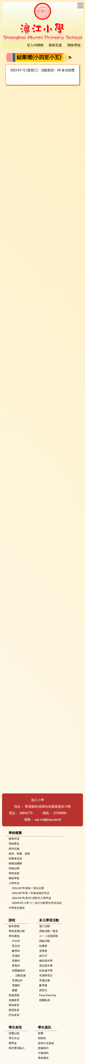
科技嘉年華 (46, 970)
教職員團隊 (15, 863)
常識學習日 (46, 975)
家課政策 (14, 1010)
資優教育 (14, 1000)
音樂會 (43, 950)
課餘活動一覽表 (48, 931)
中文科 (16, 940)
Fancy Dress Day (47, 995)
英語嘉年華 (46, 965)
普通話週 (44, 980)
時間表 (42, 1038)
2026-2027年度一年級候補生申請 (30, 893)
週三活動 (44, 926)
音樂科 (16, 960)
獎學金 (13, 1043)
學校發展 (14, 873)
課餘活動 (44, 940)
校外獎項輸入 (17, 1048)
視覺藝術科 (18, 970)
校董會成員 (15, 858)
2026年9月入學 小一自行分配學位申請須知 (37, 902)
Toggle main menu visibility (80, 5)
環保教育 (14, 1005)
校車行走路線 (46, 1043)
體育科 (16, 965)
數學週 (43, 985)
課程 (12, 920)
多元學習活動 (49, 920)
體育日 (43, 990)
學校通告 (43, 1057)
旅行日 (43, 955)
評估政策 (14, 1015)
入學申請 (14, 883)
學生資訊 (44, 1027)
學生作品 (14, 1038)
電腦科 (16, 985)
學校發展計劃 (17, 931)
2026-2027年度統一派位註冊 (28, 888)
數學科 (16, 950)
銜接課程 (14, 995)
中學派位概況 (17, 907)
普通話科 (17, 980)
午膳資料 (43, 1053)
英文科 (16, 945)
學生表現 (15, 1027)
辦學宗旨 (14, 838)
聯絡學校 (14, 878)
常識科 (16, 955)
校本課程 (14, 926)
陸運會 (43, 945)
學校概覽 (15, 833)
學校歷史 (14, 843)
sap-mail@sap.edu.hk (48, 820)
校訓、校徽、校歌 (19, 853)
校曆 (40, 1033)
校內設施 (14, 848)
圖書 (14, 990)
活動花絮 (20, 975)
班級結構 (14, 868)
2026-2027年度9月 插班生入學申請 (31, 898)
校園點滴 (44, 1000)
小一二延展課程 (48, 936)
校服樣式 (43, 1048)
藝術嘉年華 (46, 960)
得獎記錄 (14, 1033)
